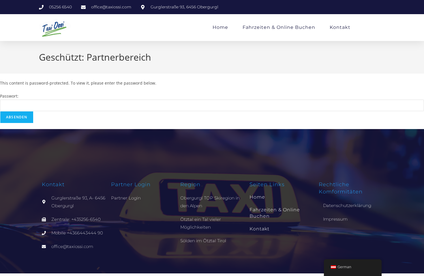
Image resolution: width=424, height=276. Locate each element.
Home (220, 27)
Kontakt (340, 27)
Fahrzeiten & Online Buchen (279, 27)
